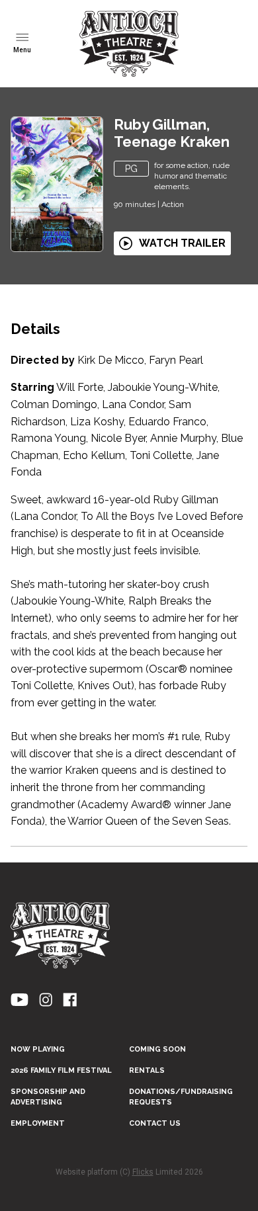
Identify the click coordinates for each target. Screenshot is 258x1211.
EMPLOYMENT (38, 1123)
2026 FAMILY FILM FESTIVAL (61, 1070)
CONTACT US (155, 1123)
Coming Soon (157, 1049)
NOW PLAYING (38, 1049)
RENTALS (147, 1070)
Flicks (142, 1172)
